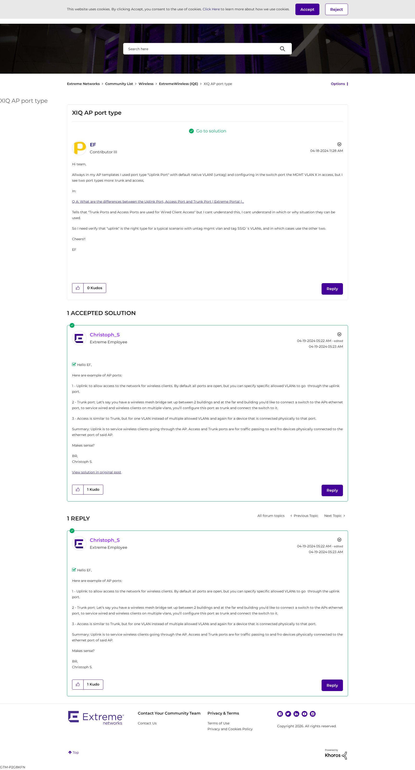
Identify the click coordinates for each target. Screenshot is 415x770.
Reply (332, 289)
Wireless (146, 84)
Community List (119, 84)
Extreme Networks (83, 84)
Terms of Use (218, 723)
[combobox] (207, 48)
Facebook (280, 714)
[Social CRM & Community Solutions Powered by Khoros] (336, 754)
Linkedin (296, 714)
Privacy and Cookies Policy (230, 729)
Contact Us (147, 723)
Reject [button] (336, 9)
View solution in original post (96, 472)
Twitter (288, 714)
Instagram (313, 714)
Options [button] (338, 84)
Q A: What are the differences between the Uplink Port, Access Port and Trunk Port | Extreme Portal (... (158, 201)
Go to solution (211, 131)
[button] (307, 9)
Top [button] (76, 752)
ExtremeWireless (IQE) (178, 84)
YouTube (304, 714)
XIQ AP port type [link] (218, 84)
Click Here (211, 9)
